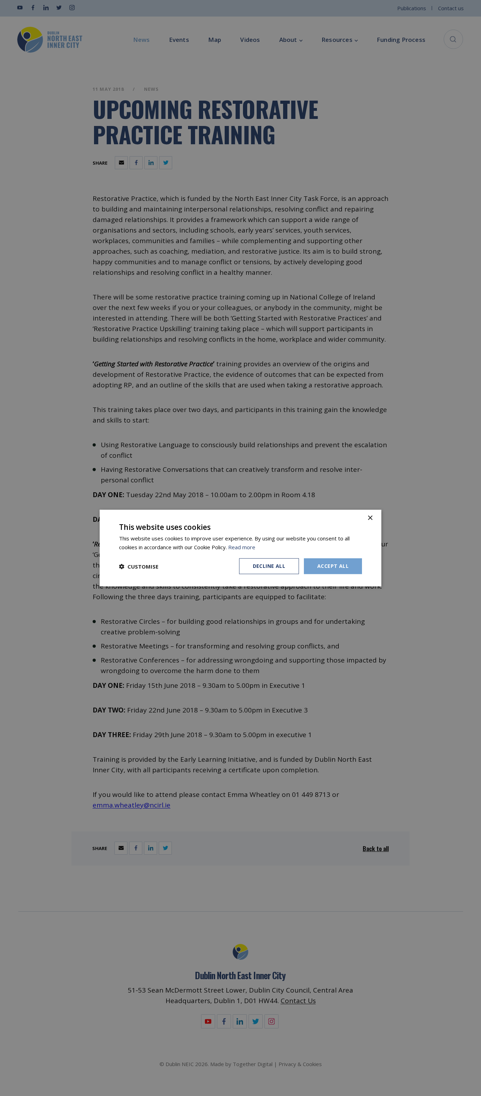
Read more (241, 546)
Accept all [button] (333, 566)
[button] (138, 566)
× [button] (370, 517)
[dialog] (240, 548)
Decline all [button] (269, 566)
